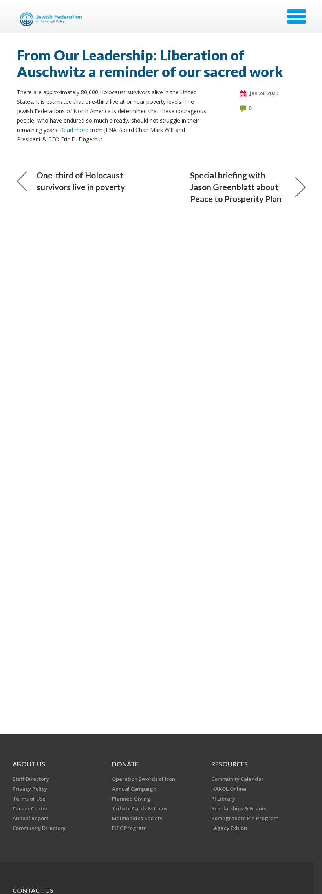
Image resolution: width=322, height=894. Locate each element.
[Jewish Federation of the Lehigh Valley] (52, 19)
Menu (296, 16)
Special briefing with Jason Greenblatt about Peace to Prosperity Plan (236, 186)
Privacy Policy (30, 788)
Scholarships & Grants (238, 808)
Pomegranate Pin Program (244, 818)
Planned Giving (131, 798)
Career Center (30, 808)
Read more (74, 130)
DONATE (125, 764)
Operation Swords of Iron (143, 778)
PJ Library (223, 798)
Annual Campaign (134, 788)
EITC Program (129, 828)
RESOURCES (229, 764)
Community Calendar (237, 778)
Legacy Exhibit (229, 828)
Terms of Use (29, 798)
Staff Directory (31, 778)
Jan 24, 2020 (263, 93)
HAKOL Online (228, 788)
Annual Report (30, 818)
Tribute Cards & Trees (139, 808)
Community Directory (39, 828)
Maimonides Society (137, 818)
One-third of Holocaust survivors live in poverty (81, 181)
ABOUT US (29, 764)
